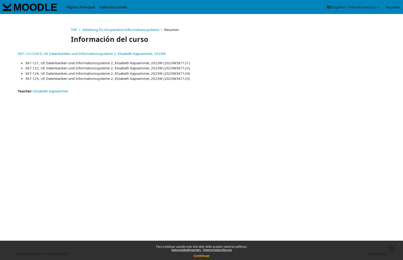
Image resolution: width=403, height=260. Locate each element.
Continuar (202, 255)
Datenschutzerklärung (217, 250)
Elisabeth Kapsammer (51, 91)
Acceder (393, 7)
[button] (353, 7)
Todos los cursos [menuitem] (113, 7)
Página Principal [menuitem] (80, 7)
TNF (74, 29)
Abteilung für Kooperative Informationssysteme (120, 29)
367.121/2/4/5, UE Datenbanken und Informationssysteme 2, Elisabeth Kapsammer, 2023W (92, 53)
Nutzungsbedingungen (186, 250)
